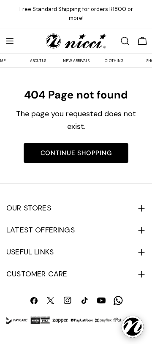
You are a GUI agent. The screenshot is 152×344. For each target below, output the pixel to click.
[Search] (125, 41)
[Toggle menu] (9, 41)
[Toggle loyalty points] (133, 327)
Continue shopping (76, 153)
